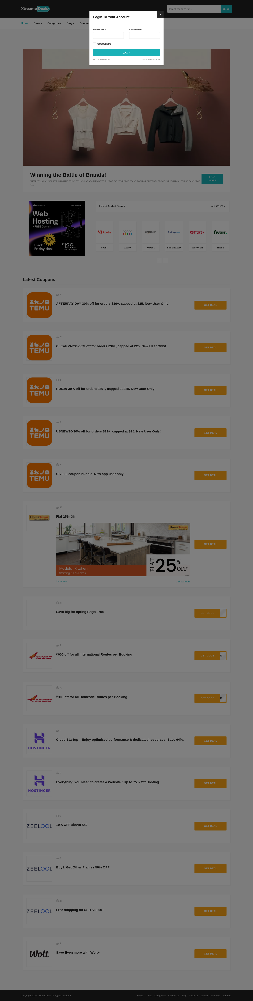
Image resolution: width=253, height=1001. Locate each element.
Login (127, 52)
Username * (99, 29)
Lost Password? (151, 59)
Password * (135, 29)
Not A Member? (101, 59)
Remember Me (104, 43)
